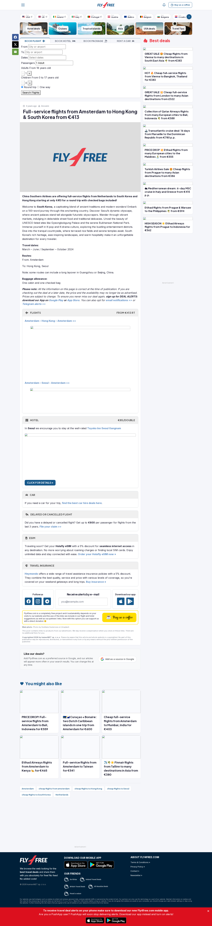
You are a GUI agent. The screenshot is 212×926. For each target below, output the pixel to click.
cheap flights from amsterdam (54, 788)
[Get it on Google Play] (130, 601)
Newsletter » (136, 875)
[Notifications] (164, 5)
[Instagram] (38, 601)
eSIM (32, 538)
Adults (25, 67)
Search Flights (30, 92)
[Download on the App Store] (120, 601)
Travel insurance (41, 565)
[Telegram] (47, 601)
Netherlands (62, 794)
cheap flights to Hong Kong (88, 788)
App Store (73, 300)
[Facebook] (28, 601)
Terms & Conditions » (140, 862)
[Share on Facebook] (15, 37)
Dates (24, 57)
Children (26, 77)
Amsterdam (28, 788)
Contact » (135, 871)
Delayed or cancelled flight (51, 514)
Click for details (39, 482)
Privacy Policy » (138, 867)
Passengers (28, 63)
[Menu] (23, 5)
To (22, 52)
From (24, 46)
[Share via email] (15, 52)
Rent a (124, 40)
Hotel (82, 420)
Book (33, 40)
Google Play (56, 300)
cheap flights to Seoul (118, 788)
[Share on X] (15, 44)
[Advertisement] (80, 823)
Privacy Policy (68, 901)
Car (32, 494)
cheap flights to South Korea (36, 794)
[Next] (189, 16)
